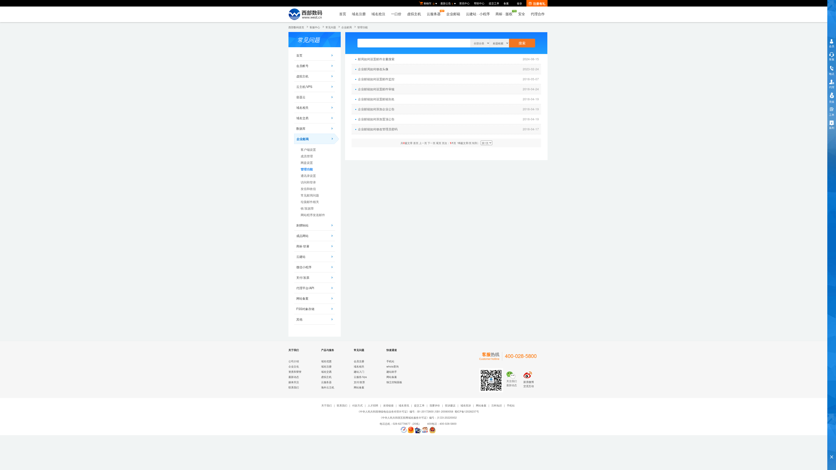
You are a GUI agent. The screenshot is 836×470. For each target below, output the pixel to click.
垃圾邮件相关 (310, 202)
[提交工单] (425, 430)
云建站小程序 (478, 13)
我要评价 (435, 405)
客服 (831, 59)
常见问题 (330, 27)
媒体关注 (293, 382)
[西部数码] (305, 14)
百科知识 (496, 405)
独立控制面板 (394, 382)
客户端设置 (308, 149)
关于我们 (326, 405)
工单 (831, 114)
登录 (519, 3)
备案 (506, 3)
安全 (521, 13)
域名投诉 (465, 405)
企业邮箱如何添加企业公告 (376, 109)
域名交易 (302, 118)
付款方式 (357, 405)
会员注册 (359, 361)
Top (831, 449)
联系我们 (293, 387)
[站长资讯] (418, 430)
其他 (299, 319)
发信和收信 (308, 188)
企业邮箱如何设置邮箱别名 (376, 99)
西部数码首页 (296, 27)
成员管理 (307, 156)
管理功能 (362, 27)
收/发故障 (307, 208)
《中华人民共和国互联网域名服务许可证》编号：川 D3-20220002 (418, 417)
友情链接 (388, 405)
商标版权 (504, 13)
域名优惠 (326, 361)
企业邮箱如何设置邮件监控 (376, 79)
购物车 (429, 3)
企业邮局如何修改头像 (373, 69)
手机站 (390, 361)
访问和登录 (308, 182)
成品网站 (302, 235)
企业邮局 (346, 27)
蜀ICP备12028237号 (467, 411)
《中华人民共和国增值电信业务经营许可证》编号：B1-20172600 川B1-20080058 (405, 411)
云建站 (300, 256)
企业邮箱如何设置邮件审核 (376, 89)
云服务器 (434, 13)
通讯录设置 (308, 175)
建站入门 (359, 371)
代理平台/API (305, 288)
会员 (831, 46)
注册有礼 (539, 3)
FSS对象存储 (305, 309)
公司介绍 (293, 361)
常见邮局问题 (310, 195)
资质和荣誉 (295, 371)
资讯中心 (464, 3)
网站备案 (302, 298)
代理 (831, 87)
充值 (831, 101)
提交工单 (494, 3)
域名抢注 (378, 13)
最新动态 (293, 377)
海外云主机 (327, 387)
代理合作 (538, 13)
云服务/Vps (360, 377)
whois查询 (392, 366)
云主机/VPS (304, 86)
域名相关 (302, 107)
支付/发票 (302, 277)
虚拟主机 (414, 13)
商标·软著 (302, 246)
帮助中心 (479, 3)
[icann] (403, 430)
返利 (831, 127)
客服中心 (315, 27)
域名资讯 (404, 405)
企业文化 (293, 366)
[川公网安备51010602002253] (432, 430)
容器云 (300, 97)
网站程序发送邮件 (313, 215)
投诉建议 (450, 405)
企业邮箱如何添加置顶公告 (376, 119)
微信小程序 (304, 267)
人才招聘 (373, 405)
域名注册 (359, 13)
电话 (831, 74)
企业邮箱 (453, 13)
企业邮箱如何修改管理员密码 (378, 129)
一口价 (396, 13)
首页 (342, 13)
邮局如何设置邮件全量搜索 (376, 59)
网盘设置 (307, 162)
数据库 (300, 128)
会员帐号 (302, 66)
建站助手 (391, 371)
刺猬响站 (302, 225)
